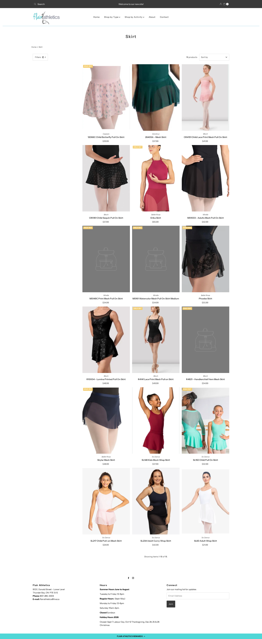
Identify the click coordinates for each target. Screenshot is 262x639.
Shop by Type (111, 17)
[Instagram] (133, 578)
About (152, 17)
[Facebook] (128, 578)
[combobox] (65, 4)
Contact (164, 17)
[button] (131, 636)
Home (96, 17)
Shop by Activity (134, 17)
